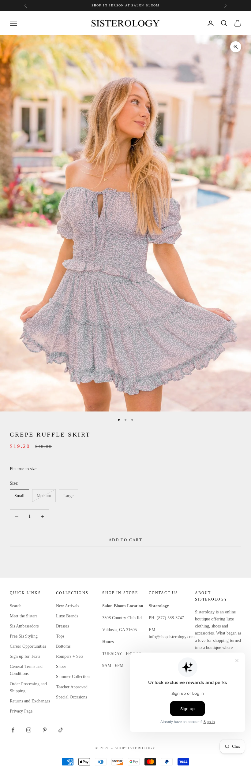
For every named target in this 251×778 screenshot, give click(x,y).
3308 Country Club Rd (122, 618)
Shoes (61, 666)
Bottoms (63, 646)
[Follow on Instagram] (29, 730)
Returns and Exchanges (30, 701)
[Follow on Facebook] (13, 730)
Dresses (62, 626)
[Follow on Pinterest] (45, 730)
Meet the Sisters (23, 616)
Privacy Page (21, 711)
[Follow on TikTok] (61, 730)
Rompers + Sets (69, 656)
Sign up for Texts (25, 656)
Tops (60, 636)
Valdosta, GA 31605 (119, 629)
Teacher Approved (72, 687)
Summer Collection (73, 676)
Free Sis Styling (24, 636)
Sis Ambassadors (24, 626)
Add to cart (125, 540)
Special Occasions (71, 697)
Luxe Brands (67, 616)
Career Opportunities (28, 646)
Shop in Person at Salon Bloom (125, 5)
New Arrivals (67, 606)
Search (15, 606)
